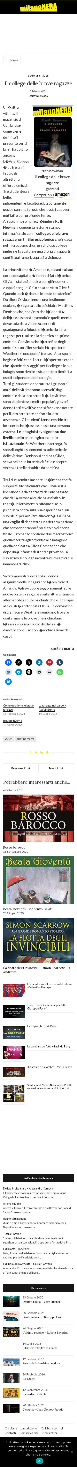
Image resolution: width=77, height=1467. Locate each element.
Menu (13, 60)
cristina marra (25, 738)
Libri (46, 75)
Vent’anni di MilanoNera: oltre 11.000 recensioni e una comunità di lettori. (49, 1086)
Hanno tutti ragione (14, 1218)
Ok (39, 1460)
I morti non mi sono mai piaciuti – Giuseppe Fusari (47, 1007)
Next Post (56, 768)
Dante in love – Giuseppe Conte (43, 1317)
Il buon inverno (12, 720)
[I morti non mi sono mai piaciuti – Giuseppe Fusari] (14, 1012)
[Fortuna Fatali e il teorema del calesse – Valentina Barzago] (14, 991)
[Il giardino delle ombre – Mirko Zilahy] (14, 1072)
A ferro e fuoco (12, 1203)
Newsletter (50, 1433)
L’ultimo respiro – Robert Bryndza (45, 1332)
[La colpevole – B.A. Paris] (14, 1032)
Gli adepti (29, 1379)
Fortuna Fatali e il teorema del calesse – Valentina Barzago (49, 985)
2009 (8, 738)
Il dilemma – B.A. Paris (16, 1248)
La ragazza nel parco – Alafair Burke (52, 707)
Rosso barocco (14, 847)
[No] (72, 1452)
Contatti (10, 1433)
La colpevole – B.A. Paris (41, 1026)
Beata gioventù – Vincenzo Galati (27, 909)
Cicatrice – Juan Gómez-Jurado (43, 1409)
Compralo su (44, 195)
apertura (34, 75)
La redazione (29, 1428)
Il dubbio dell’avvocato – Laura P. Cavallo (27, 1263)
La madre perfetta (34, 1394)
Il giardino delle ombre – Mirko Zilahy (49, 1067)
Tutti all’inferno (12, 1233)
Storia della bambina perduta (41, 1363)
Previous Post (20, 768)
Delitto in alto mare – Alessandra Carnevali (28, 1188)
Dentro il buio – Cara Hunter (41, 1302)
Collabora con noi (52, 1428)
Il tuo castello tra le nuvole (40, 1348)
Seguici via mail (29, 1433)
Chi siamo (11, 1428)
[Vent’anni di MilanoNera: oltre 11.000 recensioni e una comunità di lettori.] (14, 1094)
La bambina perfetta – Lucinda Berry (48, 1046)
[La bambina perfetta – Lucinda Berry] (14, 1053)
